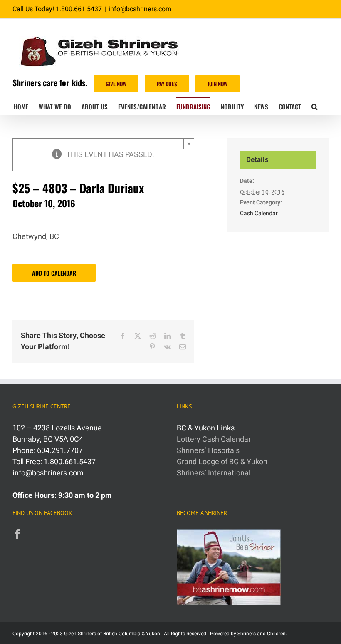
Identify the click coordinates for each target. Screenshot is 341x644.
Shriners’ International (213, 473)
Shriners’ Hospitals (208, 450)
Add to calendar (54, 272)
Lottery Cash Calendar (214, 439)
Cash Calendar (259, 213)
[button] (314, 106)
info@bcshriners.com (140, 9)
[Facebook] (17, 534)
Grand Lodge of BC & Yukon (222, 461)
